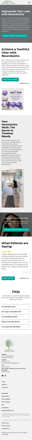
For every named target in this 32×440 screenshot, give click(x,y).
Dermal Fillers (5, 396)
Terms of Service (6, 425)
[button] (28, 2)
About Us (4, 384)
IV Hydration (5, 407)
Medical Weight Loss (8, 410)
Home (3, 381)
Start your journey (10, 79)
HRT (3, 404)
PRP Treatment (6, 402)
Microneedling (6, 399)
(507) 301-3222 (5, 361)
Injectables (5, 393)
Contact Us (5, 387)
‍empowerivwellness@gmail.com (10, 363)
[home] (8, 2)
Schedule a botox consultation (16, 229)
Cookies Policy (5, 428)
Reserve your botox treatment (14, 36)
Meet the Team (8, 278)
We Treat (5, 434)
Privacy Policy (5, 422)
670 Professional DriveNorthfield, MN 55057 (8, 356)
